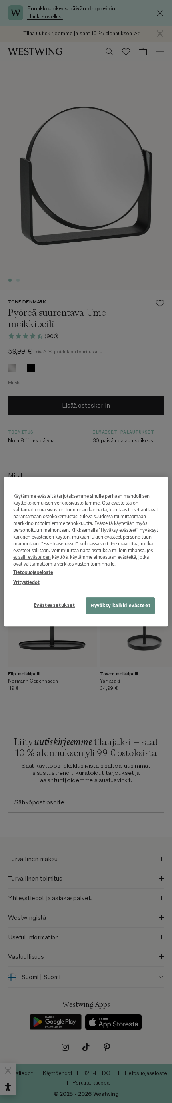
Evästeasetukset (54, 605)
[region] (86, 552)
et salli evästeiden (32, 557)
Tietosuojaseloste (33, 572)
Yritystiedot (26, 582)
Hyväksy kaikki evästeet (120, 605)
